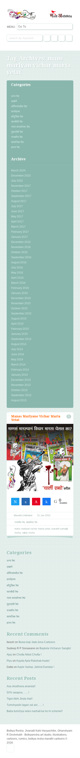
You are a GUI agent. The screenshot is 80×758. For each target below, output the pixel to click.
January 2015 (19, 333)
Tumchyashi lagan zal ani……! (25, 704)
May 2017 (17, 216)
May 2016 (17, 272)
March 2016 (18, 282)
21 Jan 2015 (43, 515)
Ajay (9, 654)
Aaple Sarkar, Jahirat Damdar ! (35, 667)
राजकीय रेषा (17, 137)
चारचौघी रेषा (17, 121)
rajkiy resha (28, 532)
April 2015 (17, 323)
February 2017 (20, 231)
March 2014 (18, 364)
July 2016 (17, 267)
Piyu (9, 660)
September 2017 (21, 196)
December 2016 (21, 242)
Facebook (47, 38)
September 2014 (21, 339)
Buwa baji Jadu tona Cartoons (37, 642)
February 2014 (20, 369)
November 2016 (21, 247)
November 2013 (21, 385)
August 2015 (18, 318)
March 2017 (18, 226)
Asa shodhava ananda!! (21, 686)
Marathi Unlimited (23, 515)
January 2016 (19, 293)
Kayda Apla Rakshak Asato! (33, 660)
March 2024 (18, 170)
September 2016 (21, 257)
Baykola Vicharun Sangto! (55, 648)
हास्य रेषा (15, 147)
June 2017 (17, 211)
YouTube (69, 38)
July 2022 (17, 180)
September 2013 (21, 395)
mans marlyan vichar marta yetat (32, 528)
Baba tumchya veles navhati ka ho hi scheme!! (34, 711)
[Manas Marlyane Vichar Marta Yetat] (40, 470)
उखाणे (14, 101)
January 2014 (19, 374)
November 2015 (21, 303)
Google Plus (61, 38)
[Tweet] (15, 501)
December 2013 (21, 379)
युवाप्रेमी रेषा (17, 131)
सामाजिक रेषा (17, 142)
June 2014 (17, 354)
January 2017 (19, 236)
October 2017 (19, 190)
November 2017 (21, 185)
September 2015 (21, 313)
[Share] (26, 501)
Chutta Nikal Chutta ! (28, 654)
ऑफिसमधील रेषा (19, 106)
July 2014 (17, 349)
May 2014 (17, 359)
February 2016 (20, 288)
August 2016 (18, 262)
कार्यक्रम (15, 111)
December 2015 (21, 298)
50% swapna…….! (18, 692)
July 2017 (17, 206)
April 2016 (17, 277)
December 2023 (21, 175)
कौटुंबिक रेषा (17, 116)
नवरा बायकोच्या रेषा (20, 126)
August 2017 (18, 201)
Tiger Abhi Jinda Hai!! (19, 698)
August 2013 (18, 400)
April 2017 (17, 221)
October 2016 (19, 252)
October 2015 (19, 308)
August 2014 (18, 344)
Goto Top (10, 748)
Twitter (54, 38)
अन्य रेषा (15, 96)
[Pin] (36, 501)
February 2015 (20, 328)
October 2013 (19, 390)
